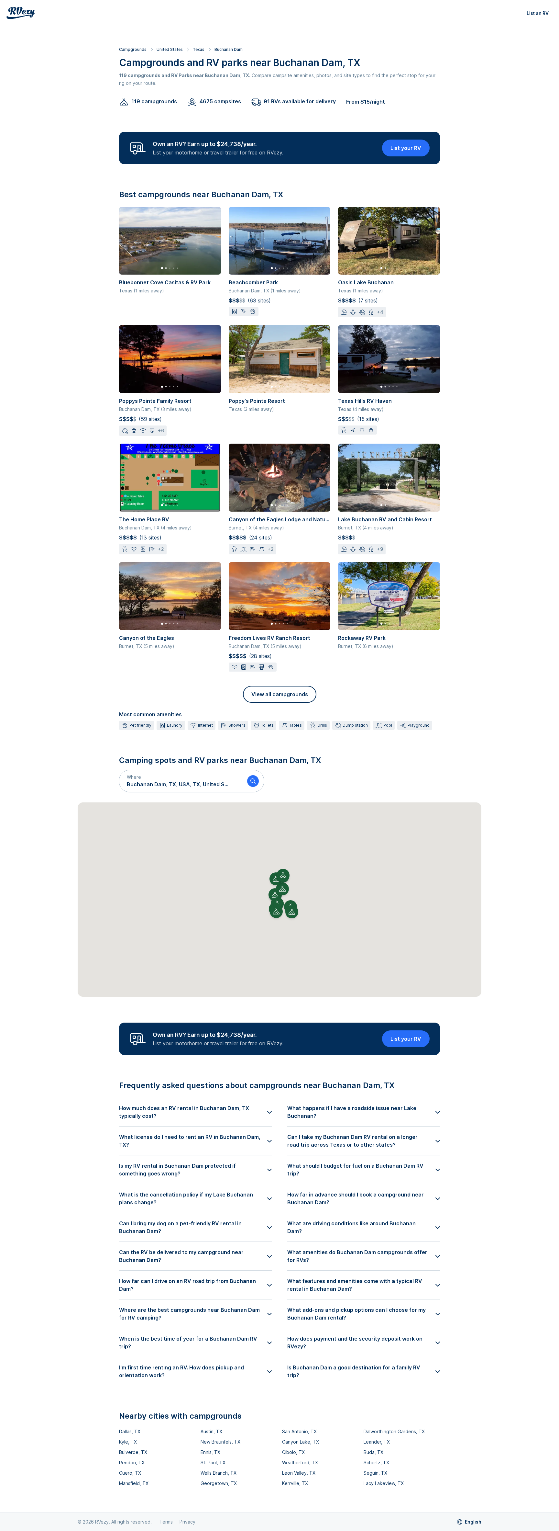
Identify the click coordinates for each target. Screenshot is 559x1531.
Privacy (187, 1522)
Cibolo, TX (293, 1452)
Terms (166, 1522)
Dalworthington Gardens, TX (394, 1431)
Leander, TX (377, 1442)
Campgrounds (133, 49)
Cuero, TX (130, 1473)
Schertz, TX (376, 1462)
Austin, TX (211, 1431)
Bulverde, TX (133, 1452)
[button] (180, 781)
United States (170, 49)
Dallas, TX (129, 1431)
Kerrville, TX (295, 1483)
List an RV (538, 13)
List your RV (405, 148)
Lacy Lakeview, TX (384, 1483)
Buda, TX (373, 1452)
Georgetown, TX (219, 1483)
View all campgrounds (279, 694)
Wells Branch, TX (218, 1473)
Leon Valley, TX (298, 1473)
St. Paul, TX (213, 1462)
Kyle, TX (128, 1442)
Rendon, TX (132, 1462)
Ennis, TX (210, 1452)
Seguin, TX (375, 1473)
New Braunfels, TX (220, 1442)
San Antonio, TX (299, 1431)
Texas (198, 49)
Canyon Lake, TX (300, 1442)
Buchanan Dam (228, 49)
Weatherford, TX (300, 1462)
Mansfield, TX (133, 1483)
